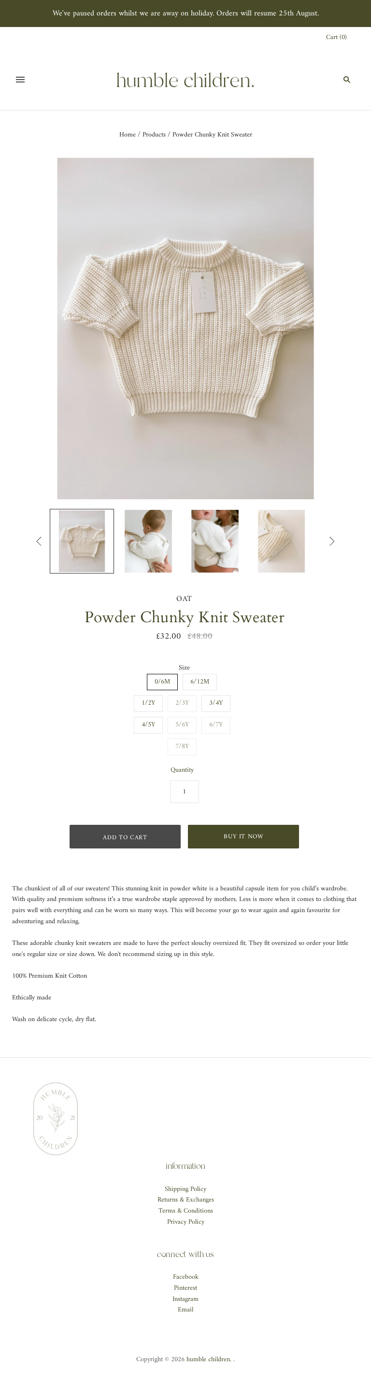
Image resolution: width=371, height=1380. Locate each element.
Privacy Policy (185, 1222)
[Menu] (20, 79)
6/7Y (216, 725)
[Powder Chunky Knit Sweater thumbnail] (82, 541)
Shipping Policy (185, 1189)
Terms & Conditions (185, 1211)
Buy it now (243, 836)
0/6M (162, 682)
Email (185, 1310)
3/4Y (216, 703)
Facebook (186, 1277)
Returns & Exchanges (185, 1200)
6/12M (199, 682)
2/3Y (182, 703)
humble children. (208, 1359)
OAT (184, 599)
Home (127, 135)
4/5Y (148, 725)
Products (154, 135)
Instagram (185, 1299)
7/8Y (182, 746)
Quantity (182, 770)
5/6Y (182, 725)
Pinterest (185, 1288)
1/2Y (148, 703)
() (336, 37)
